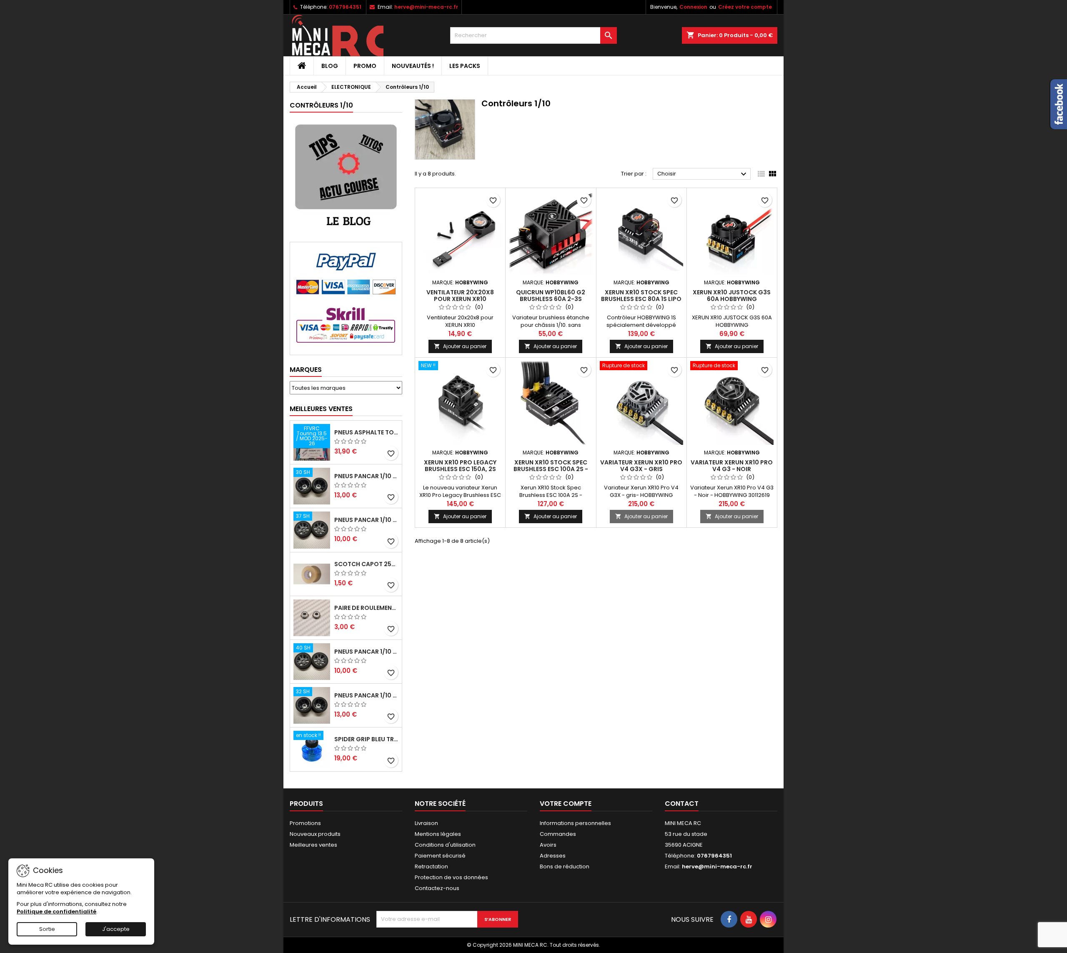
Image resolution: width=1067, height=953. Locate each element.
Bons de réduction (564, 866)
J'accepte (116, 929)
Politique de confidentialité (56, 911)
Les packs (464, 66)
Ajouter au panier (460, 346)
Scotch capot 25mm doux (366, 564)
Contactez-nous (437, 888)
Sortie (47, 929)
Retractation (431, 866)
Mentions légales (438, 834)
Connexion (693, 6)
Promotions (305, 823)
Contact (682, 803)
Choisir (703, 174)
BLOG (329, 66)
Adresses (553, 856)
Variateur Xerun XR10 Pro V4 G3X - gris (641, 465)
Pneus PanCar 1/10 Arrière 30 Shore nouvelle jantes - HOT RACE (366, 476)
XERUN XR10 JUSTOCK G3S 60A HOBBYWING (732, 295)
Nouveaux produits (315, 834)
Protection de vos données (451, 877)
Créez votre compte (745, 6)
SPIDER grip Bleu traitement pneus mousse (366, 739)
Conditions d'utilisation (445, 845)
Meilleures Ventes (321, 409)
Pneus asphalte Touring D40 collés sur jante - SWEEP (366, 432)
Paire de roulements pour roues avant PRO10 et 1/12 (366, 607)
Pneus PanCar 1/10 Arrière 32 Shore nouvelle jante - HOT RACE (366, 695)
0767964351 (345, 6)
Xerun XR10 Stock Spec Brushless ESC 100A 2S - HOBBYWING (550, 469)
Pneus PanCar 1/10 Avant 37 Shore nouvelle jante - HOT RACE (366, 520)
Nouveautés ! (413, 66)
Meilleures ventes (313, 845)
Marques (306, 369)
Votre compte (565, 803)
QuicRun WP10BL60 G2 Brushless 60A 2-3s (550, 295)
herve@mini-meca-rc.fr (426, 6)
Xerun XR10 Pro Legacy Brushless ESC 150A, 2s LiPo (460, 469)
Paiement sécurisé (440, 856)
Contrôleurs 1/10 (321, 105)
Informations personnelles (575, 823)
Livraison (426, 823)
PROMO (364, 66)
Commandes (558, 834)
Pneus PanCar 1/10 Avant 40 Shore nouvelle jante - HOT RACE (366, 651)
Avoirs (548, 845)
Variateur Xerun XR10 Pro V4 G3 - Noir (732, 465)
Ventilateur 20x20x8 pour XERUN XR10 (460, 295)
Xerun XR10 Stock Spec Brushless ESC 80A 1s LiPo (641, 295)
